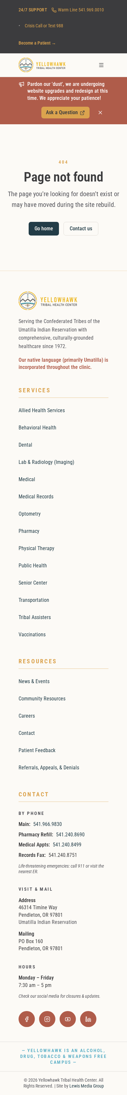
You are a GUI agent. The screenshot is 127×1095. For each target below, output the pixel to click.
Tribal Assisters (35, 617)
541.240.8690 (70, 834)
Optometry (30, 514)
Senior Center (33, 583)
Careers (27, 716)
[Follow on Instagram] (47, 1019)
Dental (25, 445)
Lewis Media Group (86, 1085)
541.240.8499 (67, 845)
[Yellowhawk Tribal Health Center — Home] (42, 65)
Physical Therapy (36, 548)
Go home (44, 228)
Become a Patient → (37, 43)
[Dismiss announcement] (100, 113)
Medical (27, 479)
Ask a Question (65, 113)
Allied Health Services (42, 410)
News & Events (34, 681)
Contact (27, 733)
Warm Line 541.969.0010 (81, 9)
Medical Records (36, 496)
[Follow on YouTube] (68, 1019)
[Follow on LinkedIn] (88, 1019)
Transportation (34, 600)
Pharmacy (29, 531)
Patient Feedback (37, 750)
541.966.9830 (47, 824)
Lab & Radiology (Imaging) (46, 462)
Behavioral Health (37, 428)
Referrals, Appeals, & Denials (49, 767)
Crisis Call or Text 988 (44, 25)
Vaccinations (32, 634)
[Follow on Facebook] (27, 1019)
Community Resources (42, 699)
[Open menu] (101, 65)
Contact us (81, 228)
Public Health (33, 565)
